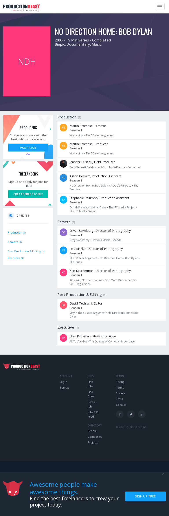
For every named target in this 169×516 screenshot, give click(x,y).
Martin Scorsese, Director (88, 126)
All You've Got (78, 341)
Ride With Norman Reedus (86, 280)
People (92, 431)
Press (119, 399)
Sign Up (64, 387)
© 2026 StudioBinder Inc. (131, 427)
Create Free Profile (28, 194)
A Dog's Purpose (120, 185)
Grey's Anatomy (79, 240)
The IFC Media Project (122, 207)
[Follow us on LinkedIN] (142, 414)
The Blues (76, 262)
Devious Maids (101, 240)
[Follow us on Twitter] (131, 414)
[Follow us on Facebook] (120, 414)
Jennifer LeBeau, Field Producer (92, 162)
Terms (120, 387)
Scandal (117, 240)
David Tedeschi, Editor (86, 303)
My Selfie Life (117, 167)
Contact (121, 405)
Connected (134, 167)
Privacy (120, 393)
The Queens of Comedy (104, 341)
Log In (63, 382)
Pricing (120, 382)
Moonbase (128, 341)
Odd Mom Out (114, 280)
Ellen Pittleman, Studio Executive (93, 336)
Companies (95, 437)
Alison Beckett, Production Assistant (95, 176)
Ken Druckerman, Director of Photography (100, 271)
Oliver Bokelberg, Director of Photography (100, 230)
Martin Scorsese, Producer (89, 144)
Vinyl (72, 135)
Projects (93, 442)
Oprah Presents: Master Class (88, 207)
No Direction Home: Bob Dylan (89, 185)
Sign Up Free (145, 496)
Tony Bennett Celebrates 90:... (88, 167)
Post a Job (28, 148)
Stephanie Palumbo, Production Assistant (99, 198)
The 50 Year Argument (100, 135)
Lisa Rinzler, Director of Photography (96, 249)
